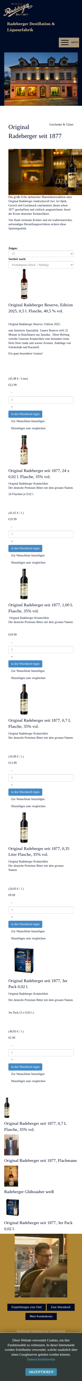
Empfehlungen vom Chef (27, 1307)
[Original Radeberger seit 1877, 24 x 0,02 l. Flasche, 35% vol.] (24, 449)
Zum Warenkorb (60, 1307)
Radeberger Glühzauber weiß (29, 1191)
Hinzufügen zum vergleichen (28, 428)
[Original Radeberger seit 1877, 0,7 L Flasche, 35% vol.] (24, 699)
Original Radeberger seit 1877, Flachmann (40, 1160)
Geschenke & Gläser (61, 124)
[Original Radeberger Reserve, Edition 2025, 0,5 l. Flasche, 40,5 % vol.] (24, 283)
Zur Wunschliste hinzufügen (28, 421)
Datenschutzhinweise (41, 1359)
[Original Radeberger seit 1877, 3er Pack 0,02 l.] (24, 959)
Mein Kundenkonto (41, 1316)
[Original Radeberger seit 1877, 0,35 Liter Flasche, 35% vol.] (24, 827)
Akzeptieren (41, 1372)
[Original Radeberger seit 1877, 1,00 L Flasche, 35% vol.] (24, 584)
